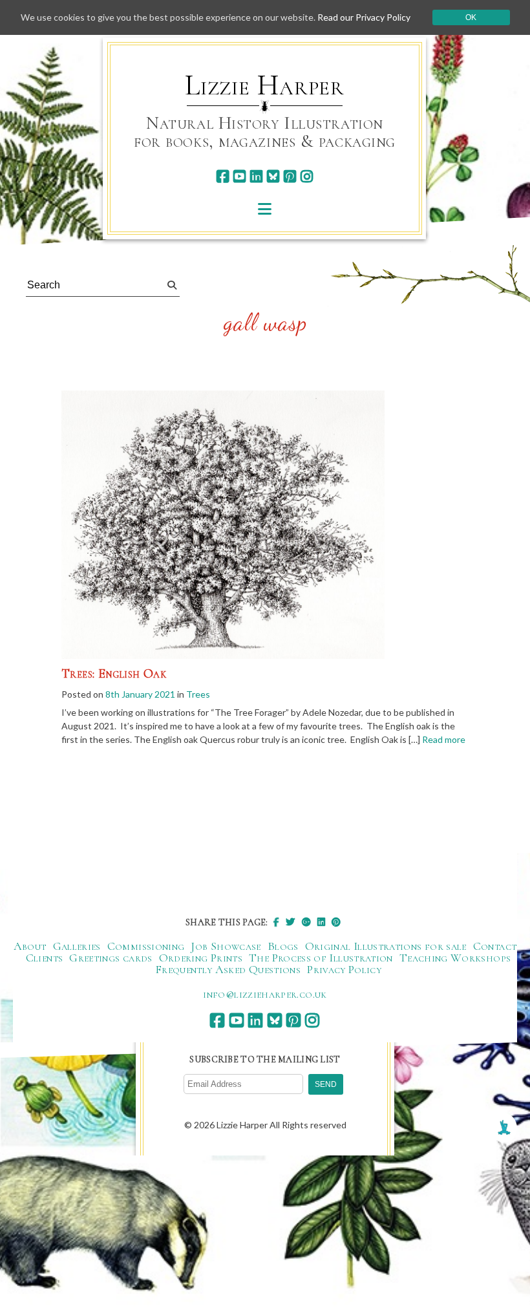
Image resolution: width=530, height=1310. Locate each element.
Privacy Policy (344, 969)
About (30, 946)
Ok (470, 17)
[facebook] (223, 176)
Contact (495, 946)
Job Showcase (225, 946)
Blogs (283, 946)
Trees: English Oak (113, 674)
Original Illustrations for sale (386, 946)
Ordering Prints (200, 957)
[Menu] (264, 208)
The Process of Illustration (321, 957)
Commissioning (146, 946)
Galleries (77, 946)
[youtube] (239, 176)
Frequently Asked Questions (228, 969)
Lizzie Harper (264, 85)
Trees (198, 694)
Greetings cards (110, 957)
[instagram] (307, 176)
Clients (44, 957)
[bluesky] (273, 176)
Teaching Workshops (455, 957)
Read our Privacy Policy (363, 17)
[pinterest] (290, 176)
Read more (443, 739)
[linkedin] (256, 176)
